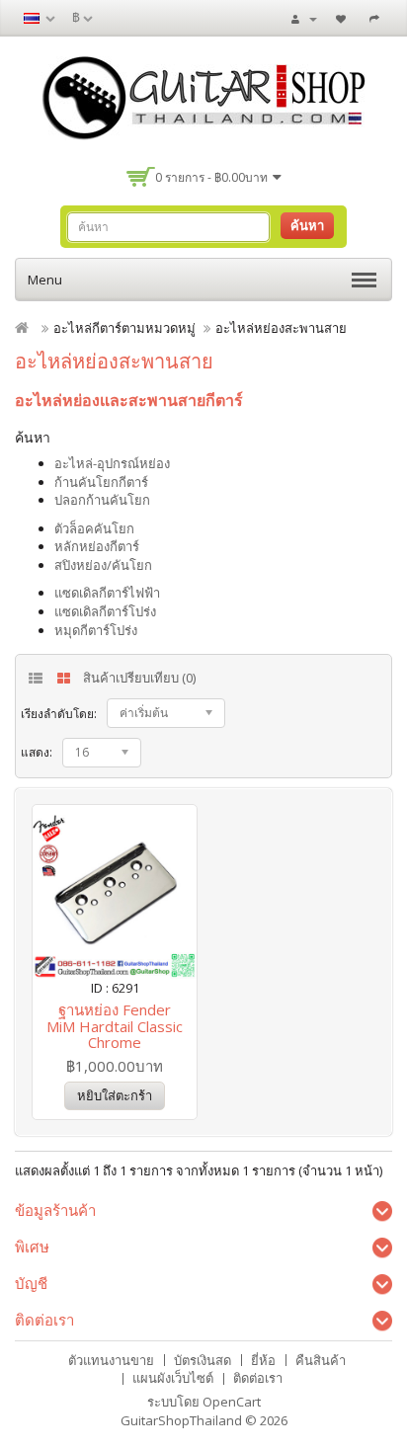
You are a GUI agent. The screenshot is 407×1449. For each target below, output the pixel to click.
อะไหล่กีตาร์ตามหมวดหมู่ (124, 328)
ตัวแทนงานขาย (111, 1360)
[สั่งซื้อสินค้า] (377, 18)
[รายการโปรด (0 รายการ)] (343, 18)
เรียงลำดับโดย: (59, 713)
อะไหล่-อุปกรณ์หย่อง (112, 463)
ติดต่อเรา (258, 1378)
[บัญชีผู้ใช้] (304, 18)
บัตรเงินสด (202, 1360)
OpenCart (232, 1401)
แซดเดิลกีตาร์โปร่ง (105, 611)
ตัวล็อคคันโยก (94, 528)
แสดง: (36, 752)
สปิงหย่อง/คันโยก (103, 565)
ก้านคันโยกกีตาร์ (101, 482)
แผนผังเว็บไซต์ (172, 1378)
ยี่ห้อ (263, 1360)
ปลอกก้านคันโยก (102, 500)
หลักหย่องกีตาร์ (96, 546)
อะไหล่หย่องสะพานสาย (281, 328)
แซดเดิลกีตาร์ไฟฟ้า (107, 593)
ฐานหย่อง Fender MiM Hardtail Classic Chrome (114, 1026)
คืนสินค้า (320, 1360)
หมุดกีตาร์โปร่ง (95, 630)
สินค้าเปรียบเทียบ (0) (139, 677)
